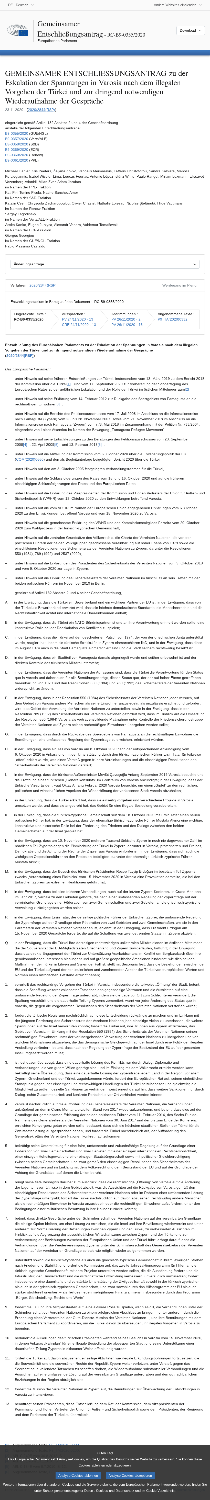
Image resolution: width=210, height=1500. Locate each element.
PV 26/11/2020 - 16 (127, 325)
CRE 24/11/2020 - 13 (79, 325)
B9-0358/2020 (16, 144)
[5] (56, 444)
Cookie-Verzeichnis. (161, 1491)
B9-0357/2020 (16, 139)
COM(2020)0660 (30, 459)
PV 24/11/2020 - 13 (77, 319)
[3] (58, 404)
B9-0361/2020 (16, 160)
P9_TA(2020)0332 (172, 319)
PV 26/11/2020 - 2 (126, 319)
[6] (100, 444)
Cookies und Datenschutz (115, 1491)
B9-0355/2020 (16, 133)
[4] (25, 444)
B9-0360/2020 (16, 155)
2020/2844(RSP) (41, 110)
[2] (187, 389)
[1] (69, 384)
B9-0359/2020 (16, 149)
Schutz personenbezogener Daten (68, 1491)
